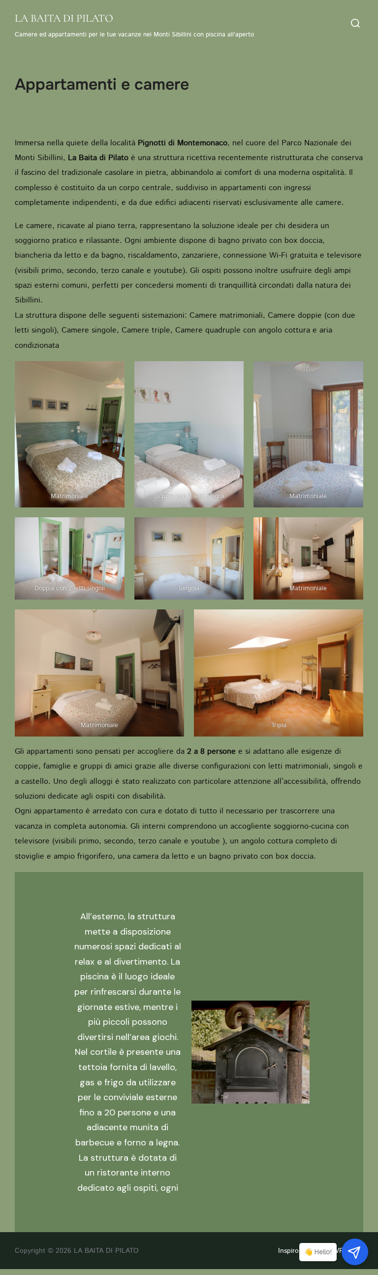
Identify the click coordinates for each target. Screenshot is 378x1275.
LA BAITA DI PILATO (64, 18)
